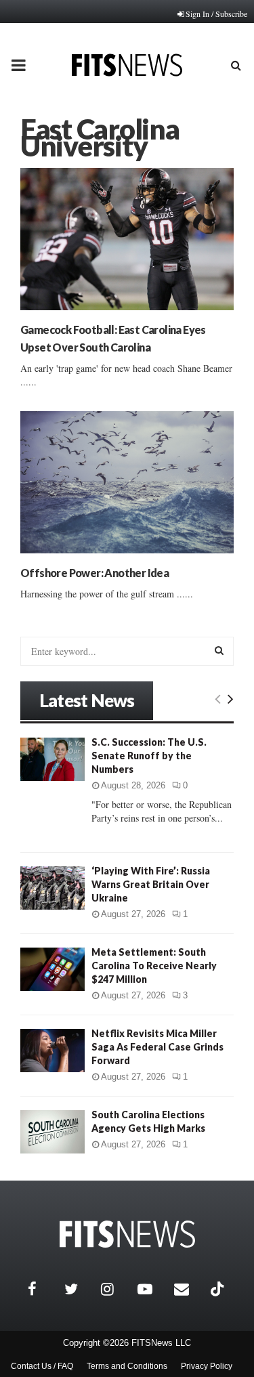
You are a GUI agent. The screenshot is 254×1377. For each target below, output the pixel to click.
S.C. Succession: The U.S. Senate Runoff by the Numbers (149, 755)
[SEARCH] (219, 650)
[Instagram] (116, 1289)
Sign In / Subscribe (216, 13)
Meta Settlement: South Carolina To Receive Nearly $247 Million (154, 965)
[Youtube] (152, 1289)
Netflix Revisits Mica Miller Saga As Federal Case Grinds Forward (157, 1047)
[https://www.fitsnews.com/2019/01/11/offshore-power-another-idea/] (127, 482)
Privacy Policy (206, 1366)
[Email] (189, 1289)
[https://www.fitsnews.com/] (127, 1234)
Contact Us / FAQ (42, 1366)
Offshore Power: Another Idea (94, 572)
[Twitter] (79, 1289)
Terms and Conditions (127, 1366)
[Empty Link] (218, 698)
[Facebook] (43, 1289)
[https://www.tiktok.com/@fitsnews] (219, 1289)
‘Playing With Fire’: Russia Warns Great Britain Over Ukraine (150, 884)
